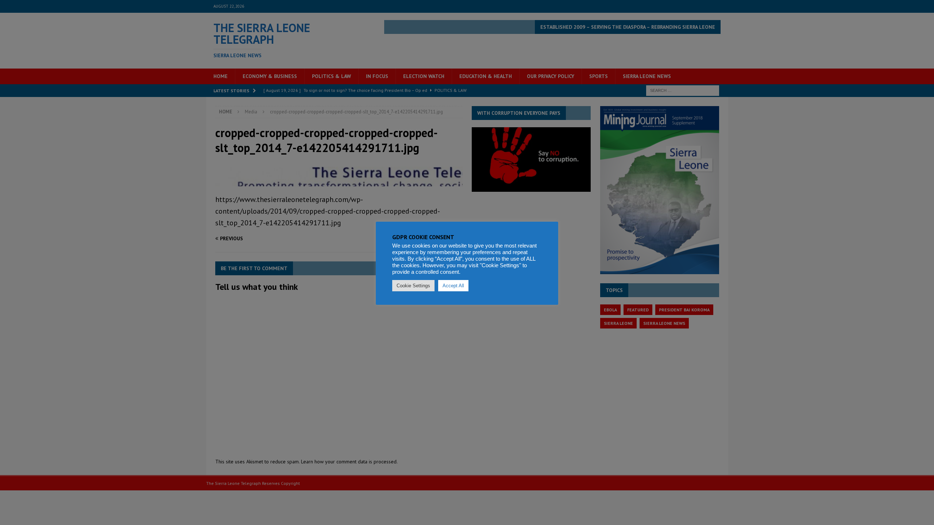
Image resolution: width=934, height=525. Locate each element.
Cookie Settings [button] (413, 285)
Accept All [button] (453, 285)
